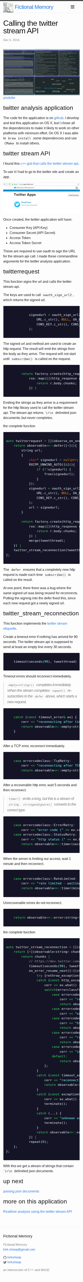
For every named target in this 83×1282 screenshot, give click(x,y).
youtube (9, 97)
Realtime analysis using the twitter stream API (37, 1211)
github (58, 118)
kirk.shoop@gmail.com (19, 1249)
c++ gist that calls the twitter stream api (49, 163)
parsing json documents (21, 1191)
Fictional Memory (34, 7)
